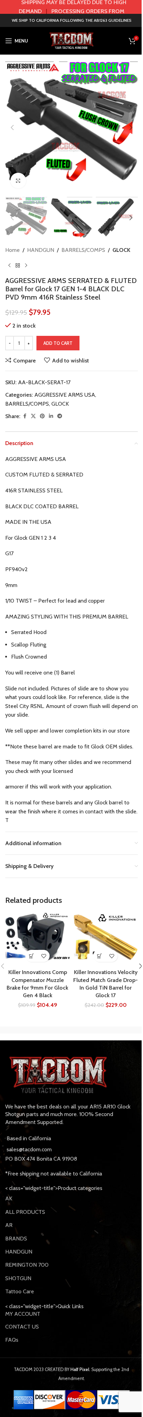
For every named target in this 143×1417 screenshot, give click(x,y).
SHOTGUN (18, 1278)
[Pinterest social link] (42, 416)
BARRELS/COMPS (83, 250)
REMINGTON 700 (27, 1265)
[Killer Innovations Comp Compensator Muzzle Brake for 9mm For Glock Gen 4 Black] (37, 939)
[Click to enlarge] (18, 180)
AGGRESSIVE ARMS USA (64, 394)
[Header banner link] (71, 7)
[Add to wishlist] (43, 956)
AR (8, 1225)
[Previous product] (9, 265)
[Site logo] (71, 40)
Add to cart (58, 343)
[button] (12, 127)
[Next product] (26, 265)
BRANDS (16, 1238)
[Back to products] (18, 265)
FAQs (11, 1339)
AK (8, 1198)
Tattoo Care (19, 1291)
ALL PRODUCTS (25, 1212)
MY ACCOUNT (22, 1314)
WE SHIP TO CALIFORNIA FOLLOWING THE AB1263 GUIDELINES (72, 20)
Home (12, 250)
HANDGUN (40, 250)
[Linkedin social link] (51, 416)
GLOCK (121, 250)
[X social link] (33, 416)
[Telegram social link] (59, 416)
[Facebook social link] (24, 416)
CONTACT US (22, 1326)
